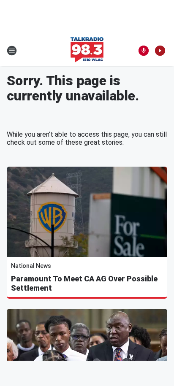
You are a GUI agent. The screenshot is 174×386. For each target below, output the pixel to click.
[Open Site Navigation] (12, 51)
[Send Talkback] (144, 51)
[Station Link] (87, 50)
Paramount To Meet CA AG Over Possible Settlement (84, 283)
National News (31, 265)
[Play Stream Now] (160, 51)
